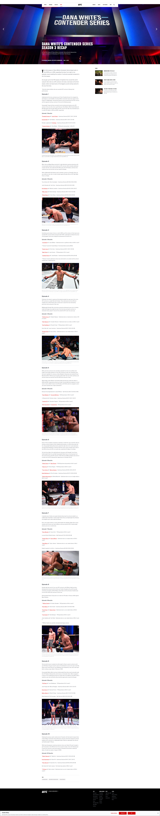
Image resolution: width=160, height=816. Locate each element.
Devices (107, 794)
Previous (4, 29)
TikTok (100, 801)
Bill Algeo (54, 123)
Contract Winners (62, 779)
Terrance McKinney (55, 395)
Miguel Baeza (45, 195)
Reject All (123, 813)
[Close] (158, 813)
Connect (94, 4)
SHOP (110, 4)
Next (156, 29)
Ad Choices (114, 796)
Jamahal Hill (45, 401)
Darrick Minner (54, 538)
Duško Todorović (45, 756)
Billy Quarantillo (45, 404)
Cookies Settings (114, 813)
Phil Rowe (44, 683)
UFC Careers (95, 796)
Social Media (101, 791)
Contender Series (44, 779)
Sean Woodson (45, 395)
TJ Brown (44, 769)
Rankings (50, 4)
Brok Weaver (45, 606)
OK (131, 813)
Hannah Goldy (45, 119)
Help (106, 791)
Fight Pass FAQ (108, 793)
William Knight (46, 603)
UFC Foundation (96, 794)
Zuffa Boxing (105, 4)
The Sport (95, 793)
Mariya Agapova (53, 470)
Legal (113, 791)
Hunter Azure (45, 249)
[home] (80, 5)
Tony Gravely (45, 614)
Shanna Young (52, 610)
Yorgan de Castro (46, 126)
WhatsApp (101, 798)
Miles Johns (44, 191)
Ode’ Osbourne (45, 321)
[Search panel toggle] (114, 5)
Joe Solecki (44, 242)
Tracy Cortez (45, 470)
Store (94, 801)
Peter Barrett (45, 762)
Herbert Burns (45, 538)
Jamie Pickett (55, 116)
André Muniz (45, 543)
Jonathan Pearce (45, 255)
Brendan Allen (45, 331)
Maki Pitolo (44, 252)
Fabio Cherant (53, 463)
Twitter (100, 802)
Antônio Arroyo (45, 317)
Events (45, 4)
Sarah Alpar (44, 610)
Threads (100, 796)
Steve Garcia (44, 690)
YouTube (100, 799)
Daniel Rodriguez (45, 473)
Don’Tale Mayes (45, 325)
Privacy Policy (114, 794)
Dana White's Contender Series (53, 779)
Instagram (101, 794)
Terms (113, 793)
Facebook (101, 793)
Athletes (56, 4)
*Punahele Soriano (46, 116)
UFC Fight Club (95, 802)
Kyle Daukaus (45, 188)
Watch (99, 4)
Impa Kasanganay (45, 759)
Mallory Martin (45, 693)
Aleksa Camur (45, 463)
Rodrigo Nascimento (46, 476)
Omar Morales (45, 532)
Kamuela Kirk (54, 404)
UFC (93, 791)
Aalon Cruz (44, 466)
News (61, 4)
